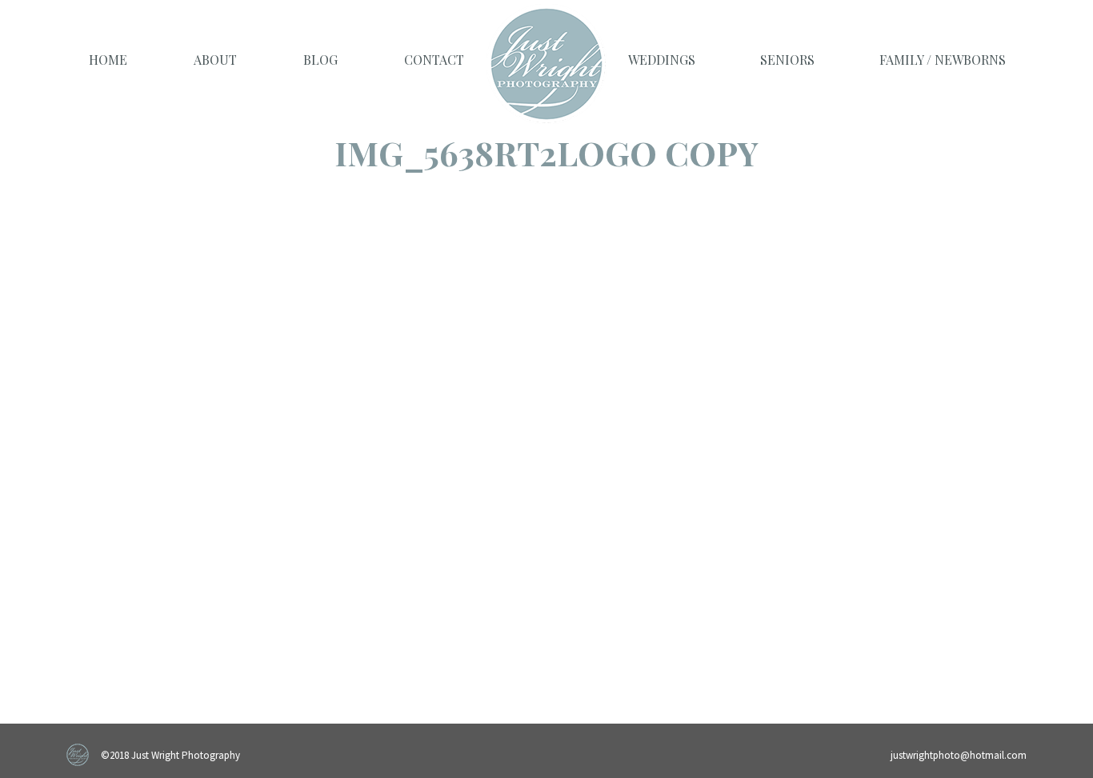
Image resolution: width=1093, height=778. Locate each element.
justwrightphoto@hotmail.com (959, 755)
